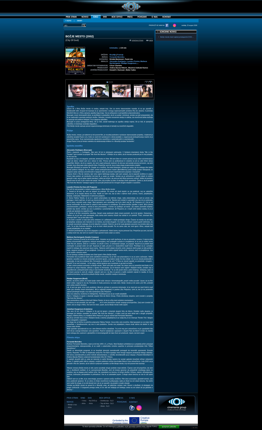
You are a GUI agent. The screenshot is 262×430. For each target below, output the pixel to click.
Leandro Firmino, (133, 61)
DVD (90, 398)
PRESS (120, 398)
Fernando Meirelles (117, 57)
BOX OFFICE (104, 398)
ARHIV (79, 21)
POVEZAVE (122, 402)
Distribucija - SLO (106, 401)
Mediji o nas (72, 405)
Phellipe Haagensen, (129, 63)
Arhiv (70, 407)
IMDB (151, 40)
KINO (83, 398)
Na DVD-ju (93, 401)
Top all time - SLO (107, 403)
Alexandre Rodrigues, (118, 61)
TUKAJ (154, 427)
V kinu (84, 401)
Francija (120, 55)
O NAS (132, 398)
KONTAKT (133, 402)
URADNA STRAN (137, 40)
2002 (90, 36)
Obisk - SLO (104, 406)
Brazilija (113, 55)
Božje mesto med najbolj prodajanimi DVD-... (177, 37)
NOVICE (70, 402)
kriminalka (114, 48)
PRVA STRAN (72, 398)
